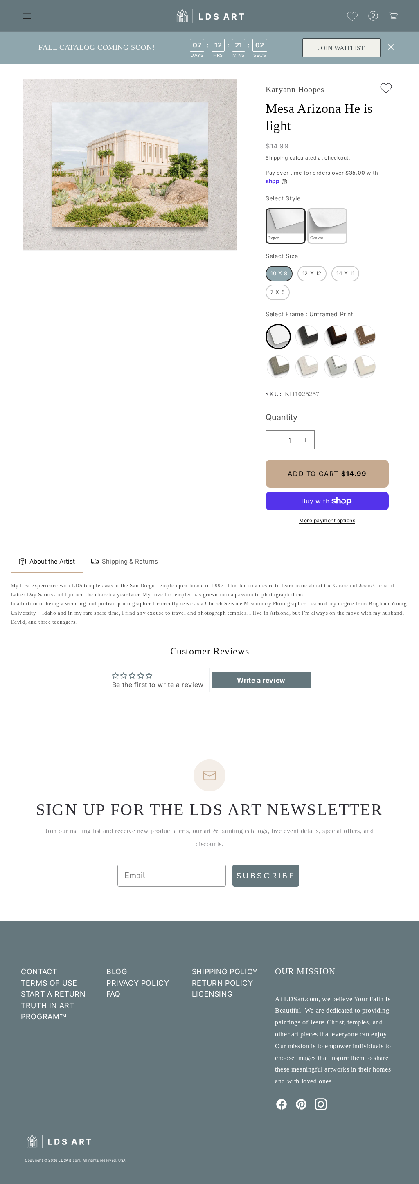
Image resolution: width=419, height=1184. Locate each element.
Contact (39, 971)
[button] (27, 16)
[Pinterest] (301, 1108)
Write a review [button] (261, 680)
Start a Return (53, 994)
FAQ (113, 994)
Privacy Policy (137, 983)
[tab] (47, 562)
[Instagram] (320, 1108)
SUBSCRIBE (266, 875)
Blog (116, 971)
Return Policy (222, 983)
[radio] (286, 226)
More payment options (327, 520)
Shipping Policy (225, 971)
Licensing (212, 994)
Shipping (277, 158)
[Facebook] (281, 1108)
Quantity (281, 417)
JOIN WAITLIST (341, 48)
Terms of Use (49, 983)
